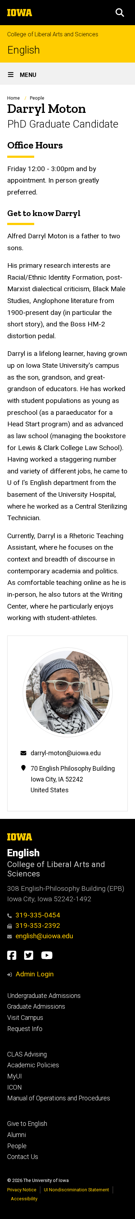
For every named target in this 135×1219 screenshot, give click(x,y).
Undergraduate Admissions (44, 995)
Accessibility (24, 1198)
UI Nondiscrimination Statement (76, 1189)
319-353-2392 (37, 925)
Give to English (27, 1123)
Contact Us (22, 1156)
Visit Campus (25, 1017)
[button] (120, 12)
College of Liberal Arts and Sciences (52, 34)
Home (13, 98)
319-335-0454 (37, 915)
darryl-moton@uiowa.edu (66, 753)
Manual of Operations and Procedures (58, 1098)
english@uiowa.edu (44, 936)
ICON (14, 1087)
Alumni (16, 1134)
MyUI (14, 1076)
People (37, 98)
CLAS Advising (27, 1054)
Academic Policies (33, 1065)
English (23, 50)
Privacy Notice (21, 1189)
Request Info (24, 1028)
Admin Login (34, 974)
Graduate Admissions (36, 1006)
